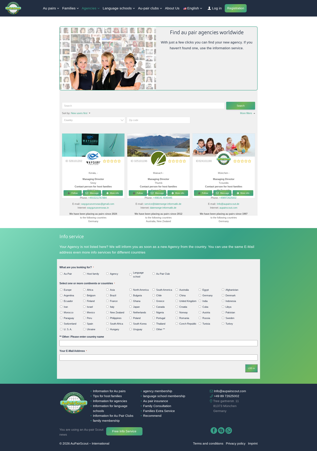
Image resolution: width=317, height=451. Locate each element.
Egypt (205, 289)
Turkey (229, 323)
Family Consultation (157, 406)
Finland (91, 301)
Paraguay (69, 318)
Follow (74, 193)
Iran (66, 306)
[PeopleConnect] (158, 164)
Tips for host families (107, 396)
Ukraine (91, 329)
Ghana (136, 301)
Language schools (117, 8)
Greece (160, 301)
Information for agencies (110, 401)
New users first (79, 113)
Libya (228, 306)
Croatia (183, 306)
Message (94, 193)
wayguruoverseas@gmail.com (97, 203)
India (205, 301)
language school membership (164, 396)
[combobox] (93, 120)
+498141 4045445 (162, 197)
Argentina (69, 295)
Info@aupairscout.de (228, 203)
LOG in (251, 368)
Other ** (160, 329)
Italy (112, 306)
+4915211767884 (97, 197)
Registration (235, 8)
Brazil (113, 295)
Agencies (89, 8)
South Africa (116, 323)
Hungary (114, 329)
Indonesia (231, 301)
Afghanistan (232, 289)
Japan (136, 306)
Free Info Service (124, 431)
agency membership (157, 391)
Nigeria (160, 312)
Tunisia (206, 323)
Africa (90, 289)
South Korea (139, 323)
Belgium (91, 295)
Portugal (160, 318)
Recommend (152, 415)
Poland (137, 318)
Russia (206, 318)
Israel (90, 306)
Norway (183, 312)
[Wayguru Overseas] (93, 164)
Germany (207, 295)
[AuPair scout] (224, 145)
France (114, 301)
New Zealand (117, 312)
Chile (159, 295)
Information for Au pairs (109, 391)
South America (164, 289)
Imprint (253, 443)
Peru (89, 318)
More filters (246, 113)
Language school (138, 274)
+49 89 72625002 (226, 396)
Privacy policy (236, 443)
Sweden (230, 318)
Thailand (160, 323)
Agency (114, 273)
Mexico (91, 312)
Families (69, 8)
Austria (206, 312)
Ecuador (68, 301)
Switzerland (70, 323)
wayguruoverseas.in (98, 207)
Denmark (231, 295)
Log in (217, 8)
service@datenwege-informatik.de (162, 203)
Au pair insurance (155, 401)
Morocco (68, 312)
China (182, 295)
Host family (93, 273)
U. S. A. (68, 329)
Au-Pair (68, 273)
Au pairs (49, 8)
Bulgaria (137, 295)
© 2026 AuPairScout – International (84, 443)
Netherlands (139, 312)
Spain (90, 323)
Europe (67, 289)
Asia (112, 289)
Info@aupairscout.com (230, 391)
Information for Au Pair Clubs (113, 415)
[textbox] (94, 120)
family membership (106, 420)
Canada (160, 306)
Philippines (116, 318)
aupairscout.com (228, 207)
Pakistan (230, 312)
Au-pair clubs (148, 8)
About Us (172, 8)
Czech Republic (187, 323)
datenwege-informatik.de (163, 207)
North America (141, 289)
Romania (184, 318)
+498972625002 (227, 197)
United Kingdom (187, 301)
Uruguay (137, 329)
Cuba (205, 306)
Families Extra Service (159, 411)
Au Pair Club (163, 273)
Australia (184, 289)
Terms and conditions (208, 443)
